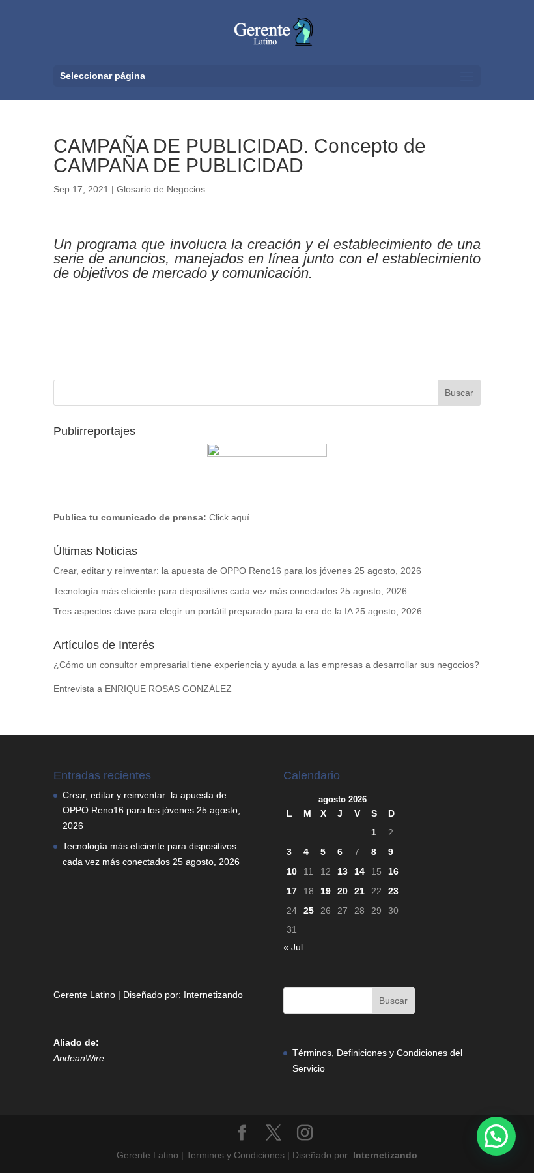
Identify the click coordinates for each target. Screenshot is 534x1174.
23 (393, 891)
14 (359, 871)
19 (325, 891)
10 (292, 871)
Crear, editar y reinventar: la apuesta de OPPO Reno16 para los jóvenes (202, 570)
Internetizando (213, 994)
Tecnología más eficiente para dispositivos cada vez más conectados (195, 591)
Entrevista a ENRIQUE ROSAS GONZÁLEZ (142, 689)
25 (308, 910)
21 (359, 891)
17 (292, 891)
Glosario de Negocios (161, 189)
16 (393, 871)
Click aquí (229, 517)
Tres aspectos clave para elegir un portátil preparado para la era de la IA (202, 611)
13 (342, 871)
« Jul (293, 947)
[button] (496, 1136)
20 (342, 891)
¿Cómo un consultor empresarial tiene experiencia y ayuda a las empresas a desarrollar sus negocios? (266, 664)
